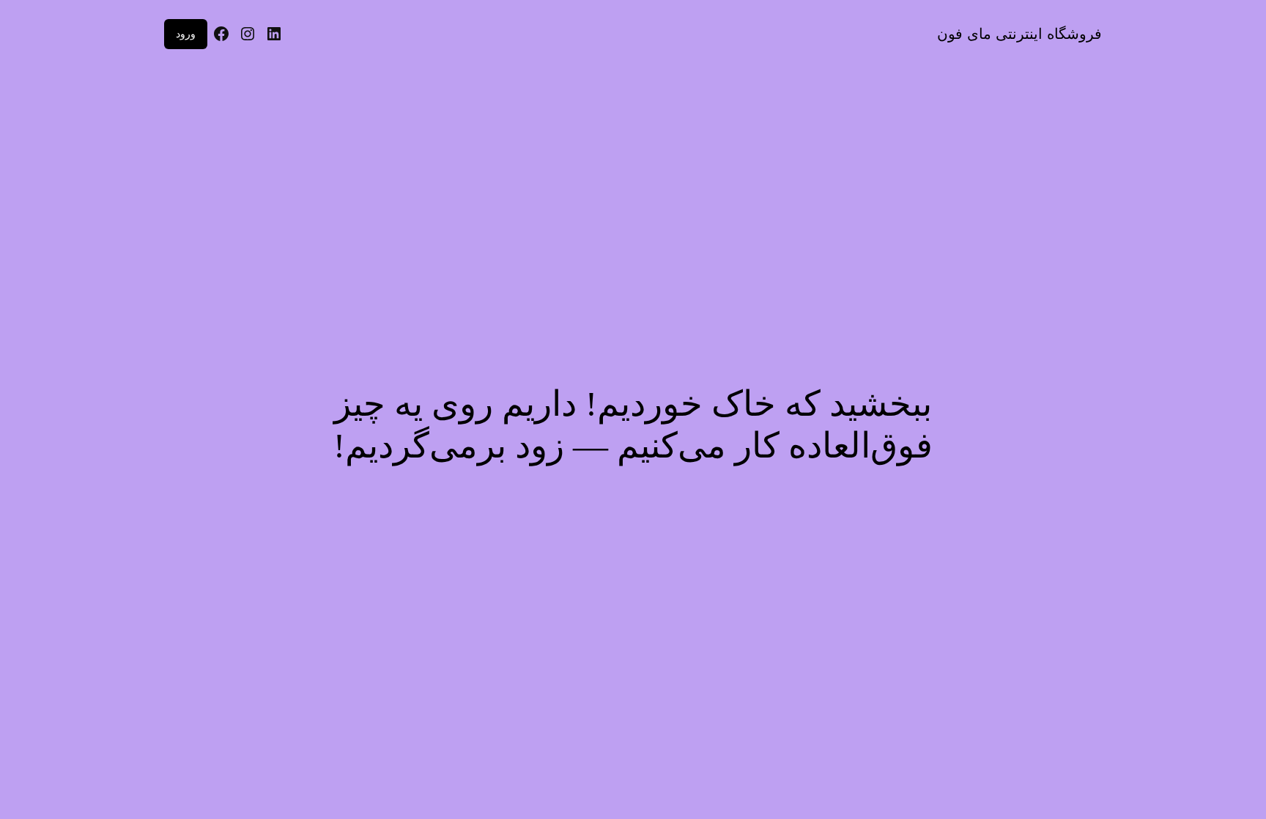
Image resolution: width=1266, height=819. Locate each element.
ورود (186, 34)
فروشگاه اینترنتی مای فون (1019, 34)
